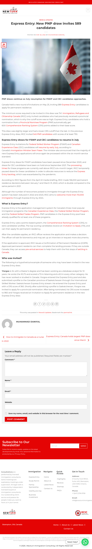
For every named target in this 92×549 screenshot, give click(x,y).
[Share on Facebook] (39, 304)
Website (8, 402)
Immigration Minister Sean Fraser (27, 150)
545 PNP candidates (42, 134)
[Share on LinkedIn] (57, 304)
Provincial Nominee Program (34, 122)
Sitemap (60, 487)
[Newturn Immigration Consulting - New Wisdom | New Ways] (10, 10)
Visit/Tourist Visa (35, 491)
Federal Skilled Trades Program (24, 214)
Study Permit (34, 481)
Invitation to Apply (72, 226)
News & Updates (46, 20)
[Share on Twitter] (44, 304)
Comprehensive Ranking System (22, 125)
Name (8, 380)
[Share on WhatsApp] (35, 304)
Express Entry (68, 105)
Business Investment (33, 496)
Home (46, 477)
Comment (10, 360)
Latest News (48, 485)
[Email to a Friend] (48, 304)
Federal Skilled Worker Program (44, 144)
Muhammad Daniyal (56, 35)
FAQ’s (59, 490)
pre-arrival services (34, 249)
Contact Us (48, 488)
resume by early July (48, 147)
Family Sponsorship (34, 486)
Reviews (60, 483)
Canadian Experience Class (41, 211)
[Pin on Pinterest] (53, 304)
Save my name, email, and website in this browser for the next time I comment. (44, 413)
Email (8, 391)
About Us (47, 481)
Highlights (61, 479)
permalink (68, 312)
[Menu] (88, 10)
